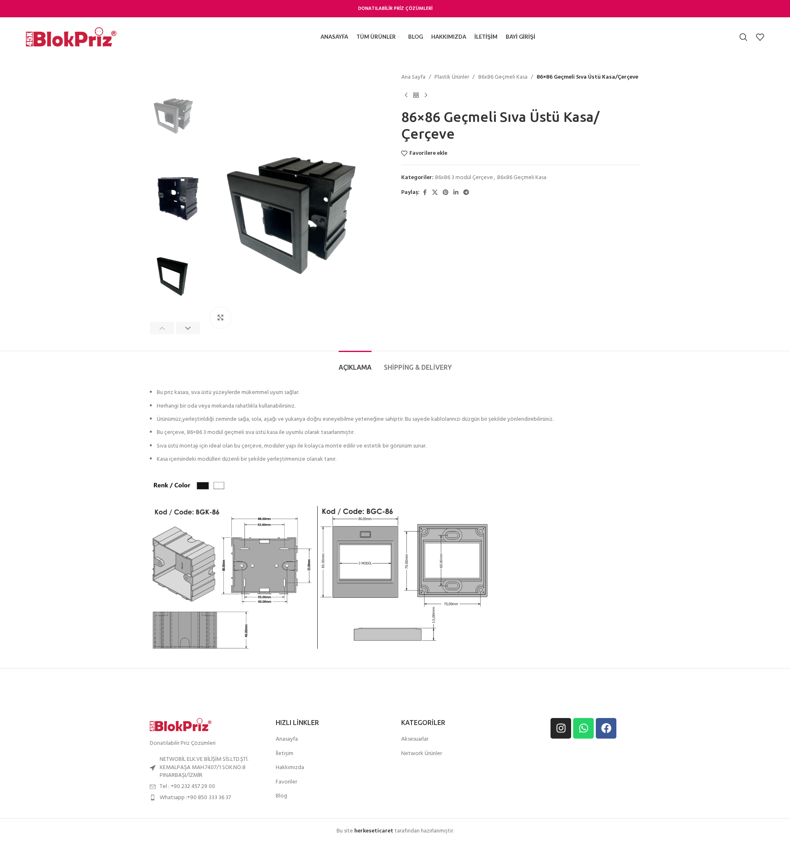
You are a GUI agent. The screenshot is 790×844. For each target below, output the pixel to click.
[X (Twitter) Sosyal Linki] (435, 193)
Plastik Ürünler (451, 77)
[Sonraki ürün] (426, 95)
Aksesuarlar (414, 739)
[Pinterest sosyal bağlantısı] (445, 193)
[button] (162, 328)
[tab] (355, 363)
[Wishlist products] (760, 37)
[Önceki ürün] (406, 95)
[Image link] (180, 724)
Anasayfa (287, 739)
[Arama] (743, 37)
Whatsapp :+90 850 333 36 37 (195, 797)
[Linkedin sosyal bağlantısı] (456, 193)
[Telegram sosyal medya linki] (466, 193)
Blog (281, 796)
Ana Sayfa (413, 77)
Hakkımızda (290, 768)
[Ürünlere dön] (416, 95)
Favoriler (286, 782)
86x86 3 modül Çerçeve (464, 177)
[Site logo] (71, 37)
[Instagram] (561, 728)
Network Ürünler (421, 754)
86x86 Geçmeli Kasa (502, 77)
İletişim (284, 754)
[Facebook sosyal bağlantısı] (425, 193)
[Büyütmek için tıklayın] (220, 318)
